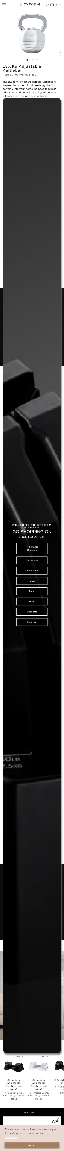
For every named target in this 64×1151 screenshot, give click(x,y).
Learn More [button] (11, 1137)
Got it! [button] (32, 1145)
